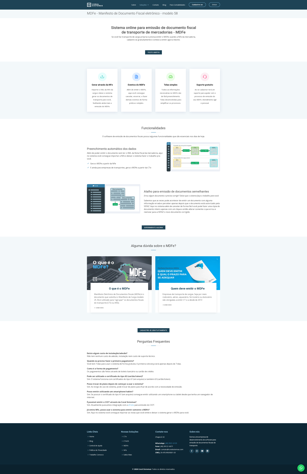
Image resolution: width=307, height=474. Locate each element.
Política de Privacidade (98, 450)
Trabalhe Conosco (96, 455)
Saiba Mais (100, 308)
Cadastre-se (197, 4)
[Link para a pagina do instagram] (197, 451)
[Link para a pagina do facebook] (191, 451)
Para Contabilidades (177, 5)
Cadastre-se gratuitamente (153, 330)
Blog (164, 5)
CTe (125, 436)
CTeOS (126, 441)
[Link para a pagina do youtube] (202, 451)
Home (91, 436)
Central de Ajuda (95, 445)
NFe (125, 450)
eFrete (131, 405)
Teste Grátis (153, 52)
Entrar (214, 4)
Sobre (133, 5)
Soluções (143, 5)
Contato (156, 5)
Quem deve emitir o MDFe (188, 288)
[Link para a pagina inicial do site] (95, 4)
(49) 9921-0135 (171, 443)
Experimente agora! (153, 227)
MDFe (126, 445)
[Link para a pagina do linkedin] (207, 451)
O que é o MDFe (119, 288)
